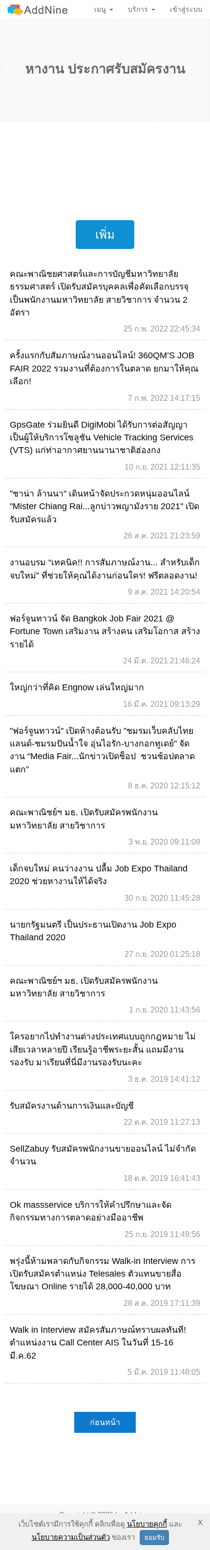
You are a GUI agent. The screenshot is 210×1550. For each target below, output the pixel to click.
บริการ (138, 9)
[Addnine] (37, 9)
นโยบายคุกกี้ (147, 1524)
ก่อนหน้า (105, 1422)
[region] (105, 169)
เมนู (100, 9)
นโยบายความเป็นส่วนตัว (71, 1537)
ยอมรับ (154, 1537)
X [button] (200, 1522)
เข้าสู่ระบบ (186, 9)
